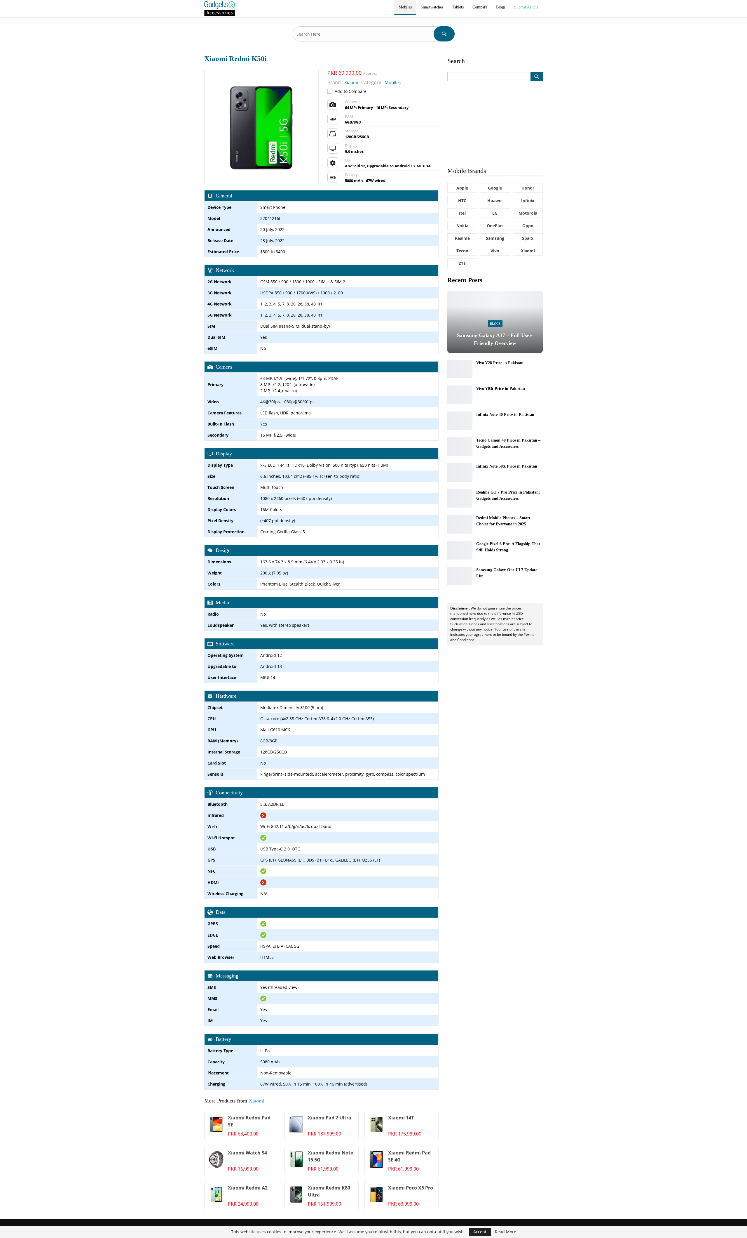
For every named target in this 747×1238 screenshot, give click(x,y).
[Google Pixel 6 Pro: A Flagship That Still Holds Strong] (459, 550)
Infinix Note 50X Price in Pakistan (506, 466)
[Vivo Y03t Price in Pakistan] (459, 395)
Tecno (462, 250)
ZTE (462, 263)
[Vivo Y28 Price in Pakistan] (459, 369)
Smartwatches (431, 7)
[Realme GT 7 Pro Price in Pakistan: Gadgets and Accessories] (459, 498)
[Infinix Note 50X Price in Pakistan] (459, 472)
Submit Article (526, 7)
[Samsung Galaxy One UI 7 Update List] (459, 576)
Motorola (528, 213)
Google (495, 188)
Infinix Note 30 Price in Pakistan (505, 414)
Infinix (527, 200)
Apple (462, 188)
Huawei (494, 200)
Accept (479, 1231)
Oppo (527, 225)
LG (495, 213)
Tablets (458, 7)
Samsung (495, 238)
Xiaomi (256, 1101)
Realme (462, 238)
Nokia (462, 225)
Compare (479, 7)
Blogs (500, 7)
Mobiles (405, 7)
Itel (462, 213)
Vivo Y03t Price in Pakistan (500, 388)
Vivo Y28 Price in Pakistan (499, 363)
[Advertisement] (495, 123)
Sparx (527, 238)
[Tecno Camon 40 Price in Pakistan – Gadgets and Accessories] (459, 446)
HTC (462, 200)
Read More (505, 1232)
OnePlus (495, 225)
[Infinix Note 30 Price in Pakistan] (459, 420)
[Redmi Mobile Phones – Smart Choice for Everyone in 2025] (459, 524)
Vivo (495, 250)
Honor (527, 188)
